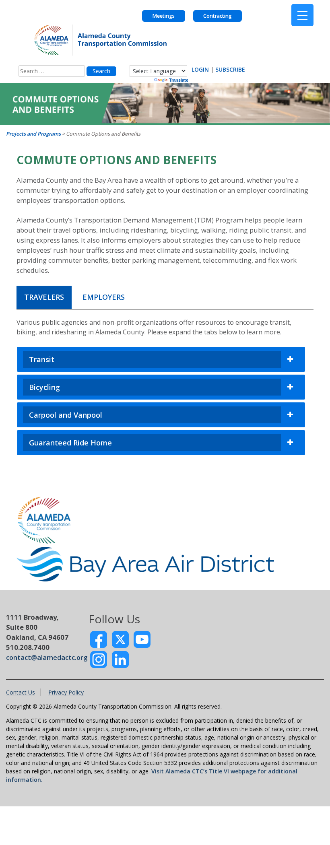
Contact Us (20, 692)
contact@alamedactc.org (46, 657)
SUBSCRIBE (230, 69)
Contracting (217, 15)
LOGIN (200, 69)
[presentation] (44, 297)
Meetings (163, 15)
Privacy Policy (66, 692)
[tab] (44, 297)
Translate (178, 80)
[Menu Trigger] (302, 15)
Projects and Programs (33, 133)
